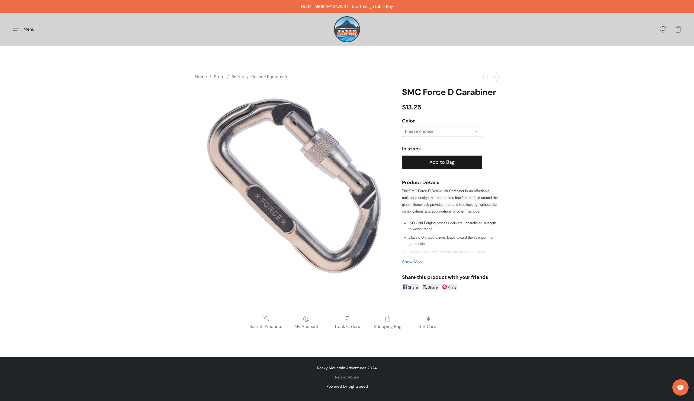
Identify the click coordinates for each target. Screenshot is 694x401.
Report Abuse (347, 377)
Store (219, 77)
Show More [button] (413, 262)
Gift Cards (428, 326)
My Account (306, 326)
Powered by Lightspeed (347, 386)
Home (201, 77)
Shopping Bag (387, 326)
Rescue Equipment (270, 77)
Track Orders (347, 326)
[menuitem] (487, 77)
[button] (347, 29)
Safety (238, 77)
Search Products (265, 326)
